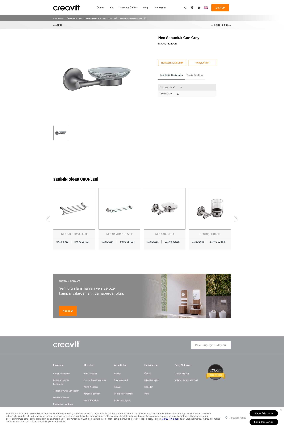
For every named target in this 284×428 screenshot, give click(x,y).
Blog (145, 7)
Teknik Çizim (165, 93)
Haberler (148, 387)
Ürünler (100, 7)
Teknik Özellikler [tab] (195, 75)
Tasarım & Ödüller (128, 7)
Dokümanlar (160, 7)
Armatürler (120, 365)
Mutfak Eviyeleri (61, 397)
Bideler (117, 373)
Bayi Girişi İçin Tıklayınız (210, 345)
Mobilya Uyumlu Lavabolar (61, 382)
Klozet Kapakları (91, 400)
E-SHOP (220, 7)
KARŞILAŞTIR (202, 62)
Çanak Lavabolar (61, 373)
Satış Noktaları (183, 365)
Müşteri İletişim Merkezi (186, 380)
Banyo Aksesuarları (123, 393)
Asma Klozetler (91, 387)
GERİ (59, 25)
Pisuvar (117, 387)
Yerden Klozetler (92, 393)
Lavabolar (58, 365)
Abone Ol (68, 310)
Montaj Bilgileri (182, 373)
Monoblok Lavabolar (63, 404)
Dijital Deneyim (151, 380)
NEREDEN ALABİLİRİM (172, 62)
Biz (111, 7)
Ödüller (147, 373)
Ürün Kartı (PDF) (167, 87)
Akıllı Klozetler (90, 373)
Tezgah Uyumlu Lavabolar (66, 390)
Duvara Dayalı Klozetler (95, 380)
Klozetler (89, 365)
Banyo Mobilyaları (122, 400)
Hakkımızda (151, 365)
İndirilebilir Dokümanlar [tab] (171, 75)
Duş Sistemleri (121, 380)
